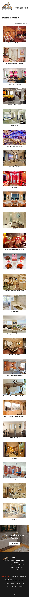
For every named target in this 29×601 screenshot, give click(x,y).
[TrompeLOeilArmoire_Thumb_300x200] (14, 47)
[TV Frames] (14, 483)
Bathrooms (14, 125)
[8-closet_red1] (14, 171)
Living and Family (12, 334)
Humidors (14, 270)
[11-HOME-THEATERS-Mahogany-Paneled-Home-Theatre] (14, 233)
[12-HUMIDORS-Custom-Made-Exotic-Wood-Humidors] (14, 254)
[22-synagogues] (14, 463)
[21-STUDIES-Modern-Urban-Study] (14, 442)
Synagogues (14, 479)
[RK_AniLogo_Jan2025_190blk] (6, 556)
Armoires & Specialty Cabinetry (14, 63)
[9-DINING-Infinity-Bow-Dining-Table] (14, 192)
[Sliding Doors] (14, 421)
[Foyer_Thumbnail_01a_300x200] (14, 213)
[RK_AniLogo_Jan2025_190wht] (7, 1)
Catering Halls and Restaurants (15, 146)
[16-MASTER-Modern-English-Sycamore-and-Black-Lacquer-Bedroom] (14, 338)
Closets (14, 187)
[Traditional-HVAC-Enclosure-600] (14, 400)
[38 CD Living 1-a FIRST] (14, 316)
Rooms (20, 334)
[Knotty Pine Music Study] (14, 27)
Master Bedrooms (14, 354)
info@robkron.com (19, 570)
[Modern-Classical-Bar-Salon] (14, 89)
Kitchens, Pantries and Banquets (14, 290)
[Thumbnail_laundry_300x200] (14, 295)
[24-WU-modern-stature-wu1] (14, 503)
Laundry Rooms (14, 311)
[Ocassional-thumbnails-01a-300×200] (14, 380)
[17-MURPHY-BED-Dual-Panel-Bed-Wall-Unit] (14, 359)
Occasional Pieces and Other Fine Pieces (14, 396)
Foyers (14, 229)
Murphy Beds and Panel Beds (14, 375)
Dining (14, 208)
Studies (14, 458)
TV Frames (14, 498)
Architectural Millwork (14, 43)
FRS (15, 594)
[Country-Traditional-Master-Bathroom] (14, 109)
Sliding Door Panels (14, 437)
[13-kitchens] (14, 274)
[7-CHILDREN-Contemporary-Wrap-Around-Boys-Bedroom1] (14, 151)
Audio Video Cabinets (14, 84)
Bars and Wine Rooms (14, 105)
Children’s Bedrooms (15, 167)
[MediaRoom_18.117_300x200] (14, 68)
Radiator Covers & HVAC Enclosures (14, 416)
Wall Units (14, 519)
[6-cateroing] (14, 130)
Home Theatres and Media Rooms (14, 249)
